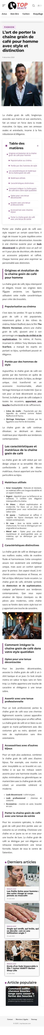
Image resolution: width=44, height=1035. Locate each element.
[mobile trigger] (4, 5)
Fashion (9, 27)
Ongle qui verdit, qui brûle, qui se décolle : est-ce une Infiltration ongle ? (23, 931)
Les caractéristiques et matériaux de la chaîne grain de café (22, 172)
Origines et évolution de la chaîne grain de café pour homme (22, 154)
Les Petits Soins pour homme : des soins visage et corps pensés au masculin (23, 893)
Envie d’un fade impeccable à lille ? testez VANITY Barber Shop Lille (22, 968)
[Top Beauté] (18, 5)
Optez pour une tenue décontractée (20, 196)
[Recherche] (33, 6)
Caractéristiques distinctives (22, 183)
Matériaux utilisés (18, 178)
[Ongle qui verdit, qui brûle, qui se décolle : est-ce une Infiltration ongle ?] (22, 913)
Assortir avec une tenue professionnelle (20, 204)
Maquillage (11, 889)
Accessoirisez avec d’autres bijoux (22, 211)
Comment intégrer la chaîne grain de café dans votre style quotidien (23, 189)
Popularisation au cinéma (21, 160)
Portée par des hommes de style (24, 165)
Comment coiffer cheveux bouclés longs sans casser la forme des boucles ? (21, 992)
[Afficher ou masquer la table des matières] (38, 145)
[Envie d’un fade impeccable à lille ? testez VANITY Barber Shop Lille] (22, 951)
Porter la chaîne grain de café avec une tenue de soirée (23, 218)
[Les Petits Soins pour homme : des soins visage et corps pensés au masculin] (22, 876)
